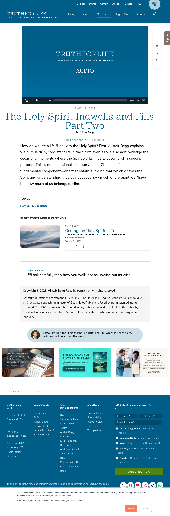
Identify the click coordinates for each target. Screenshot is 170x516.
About (115, 3)
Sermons (103, 14)
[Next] (42, 100)
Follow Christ (41, 426)
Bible (63, 458)
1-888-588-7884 (16, 436)
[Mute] (138, 100)
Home (37, 391)
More (127, 14)
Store (139, 14)
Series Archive (68, 423)
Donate (128, 3)
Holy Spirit (26, 206)
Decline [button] (145, 508)
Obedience (41, 206)
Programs (85, 14)
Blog (117, 14)
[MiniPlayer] (143, 100)
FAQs (37, 417)
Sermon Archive (69, 419)
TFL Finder (79, 3)
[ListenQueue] (26, 100)
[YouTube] (138, 485)
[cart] (141, 4)
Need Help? (13, 447)
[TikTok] (152, 485)
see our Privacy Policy (61, 495)
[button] (85, 65)
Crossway (33, 303)
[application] (85, 100)
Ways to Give (94, 421)
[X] (123, 485)
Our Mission (40, 413)
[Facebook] (130, 485)
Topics (63, 428)
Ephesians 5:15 (79, 140)
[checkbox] (138, 445)
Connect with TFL (70, 462)
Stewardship (94, 417)
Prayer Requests (43, 434)
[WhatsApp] (160, 485)
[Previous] (32, 100)
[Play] (37, 100)
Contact (104, 3)
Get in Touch (14, 443)
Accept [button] (131, 508)
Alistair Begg (41, 421)
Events (92, 3)
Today (71, 14)
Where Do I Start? (44, 430)
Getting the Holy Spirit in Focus (93, 230)
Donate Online (95, 413)
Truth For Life (32, 15)
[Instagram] (145, 485)
